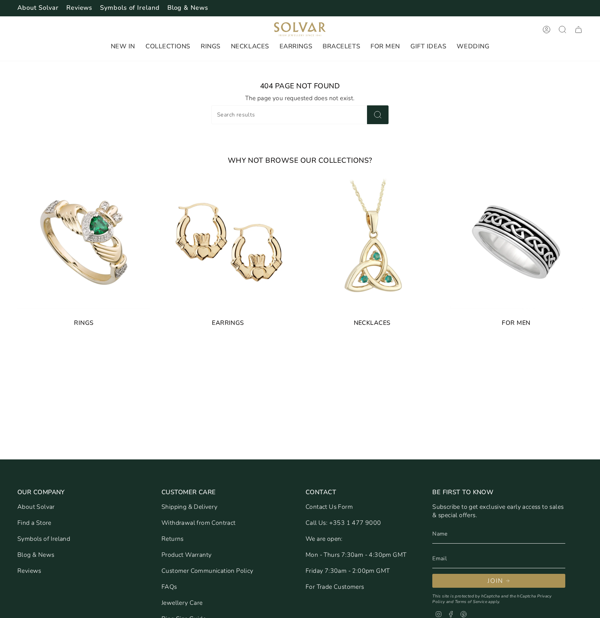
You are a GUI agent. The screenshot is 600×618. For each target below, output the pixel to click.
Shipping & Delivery (189, 507)
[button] (123, 47)
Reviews (79, 7)
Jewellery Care (182, 603)
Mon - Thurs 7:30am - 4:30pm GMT (356, 555)
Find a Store (34, 523)
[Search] (378, 114)
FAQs (169, 587)
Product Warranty (186, 555)
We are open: (324, 539)
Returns (172, 539)
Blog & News (187, 7)
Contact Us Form (329, 507)
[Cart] (578, 29)
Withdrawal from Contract (198, 523)
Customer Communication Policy (207, 571)
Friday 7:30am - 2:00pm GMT (348, 571)
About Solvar (38, 7)
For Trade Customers (335, 587)
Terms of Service (471, 601)
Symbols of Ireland (129, 7)
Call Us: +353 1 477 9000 (343, 523)
